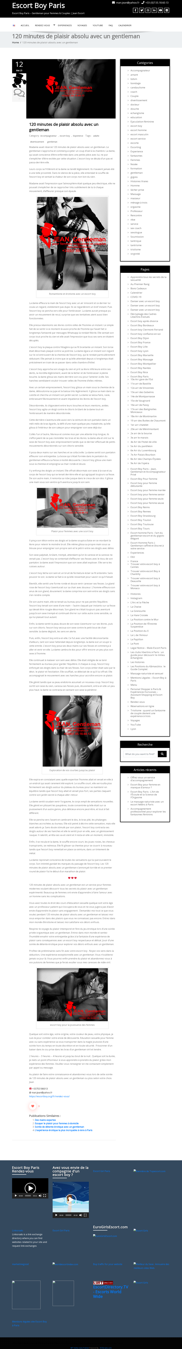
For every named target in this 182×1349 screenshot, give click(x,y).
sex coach (136, 228)
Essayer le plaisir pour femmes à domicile (57, 1123)
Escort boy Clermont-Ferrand (147, 329)
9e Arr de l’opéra (140, 463)
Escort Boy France (140, 342)
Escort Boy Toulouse (142, 524)
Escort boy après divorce (144, 321)
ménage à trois (139, 202)
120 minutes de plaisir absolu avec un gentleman (64, 126)
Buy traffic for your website (107, 1264)
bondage (136, 83)
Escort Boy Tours (140, 528)
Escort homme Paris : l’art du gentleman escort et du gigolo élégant (147, 535)
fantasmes (136, 155)
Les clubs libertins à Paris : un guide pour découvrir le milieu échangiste (148, 655)
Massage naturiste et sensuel (147, 673)
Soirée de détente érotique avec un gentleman (59, 1126)
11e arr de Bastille (141, 383)
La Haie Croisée (139, 615)
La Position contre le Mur (145, 619)
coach (134, 91)
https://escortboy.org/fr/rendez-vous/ (49, 1096)
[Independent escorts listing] (103, 1282)
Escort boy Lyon (139, 351)
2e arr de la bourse (141, 433)
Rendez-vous (42, 25)
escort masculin (139, 134)
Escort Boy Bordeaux (142, 325)
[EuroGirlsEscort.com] (105, 1235)
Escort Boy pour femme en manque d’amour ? (145, 786)
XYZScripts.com (106, 1348)
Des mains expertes (45, 1120)
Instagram (136, 598)
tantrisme (136, 245)
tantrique (136, 241)
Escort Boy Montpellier (143, 363)
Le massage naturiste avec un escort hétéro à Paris (147, 803)
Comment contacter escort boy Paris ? (104, 1343)
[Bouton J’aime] (32, 1106)
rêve (133, 219)
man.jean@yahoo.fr (127, 2)
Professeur (137, 211)
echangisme (137, 113)
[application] (30, 1188)
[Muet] (40, 1195)
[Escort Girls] (141, 1230)
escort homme (139, 130)
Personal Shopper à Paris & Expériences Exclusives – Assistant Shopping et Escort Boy (146, 693)
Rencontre (136, 215)
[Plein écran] (44, 1195)
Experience (78, 135)
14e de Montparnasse (143, 396)
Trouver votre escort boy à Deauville (145, 580)
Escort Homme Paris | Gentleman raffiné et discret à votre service (147, 545)
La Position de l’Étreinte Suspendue (144, 625)
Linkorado (17, 1230)
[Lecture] (15, 1195)
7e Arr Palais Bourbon (143, 454)
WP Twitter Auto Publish (80, 1348)
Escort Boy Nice (139, 372)
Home (15, 42)
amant (134, 74)
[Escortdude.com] (63, 1293)
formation (136, 168)
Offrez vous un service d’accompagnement (143, 779)
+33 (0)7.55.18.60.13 (156, 2)
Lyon (133, 728)
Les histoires (137, 662)
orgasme (135, 206)
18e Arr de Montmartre (144, 416)
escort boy (65, 135)
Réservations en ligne (142, 706)
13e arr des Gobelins (142, 392)
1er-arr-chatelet (139, 424)
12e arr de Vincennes (142, 387)
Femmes (135, 160)
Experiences (65, 25)
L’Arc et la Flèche (140, 602)
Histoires (136, 594)
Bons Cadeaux (139, 288)
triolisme (136, 249)
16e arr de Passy (140, 405)
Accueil (25, 25)
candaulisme (138, 87)
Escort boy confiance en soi (146, 333)
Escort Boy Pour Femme (144, 478)
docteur (135, 104)
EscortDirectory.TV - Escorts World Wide (110, 1291)
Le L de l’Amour (139, 635)
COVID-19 (136, 297)
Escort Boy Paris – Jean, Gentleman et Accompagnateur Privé (148, 471)
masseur (135, 198)
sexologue (136, 232)
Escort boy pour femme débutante (144, 484)
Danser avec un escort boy (145, 301)
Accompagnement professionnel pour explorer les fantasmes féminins (148, 811)
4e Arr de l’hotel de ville (144, 441)
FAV (133, 557)
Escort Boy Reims (140, 507)
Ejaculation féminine (142, 121)
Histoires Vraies (139, 181)
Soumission (137, 236)
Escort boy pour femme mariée (148, 490)
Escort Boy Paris (38, 5)
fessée (134, 164)
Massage (136, 194)
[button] (30, 1188)
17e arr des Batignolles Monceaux (143, 410)
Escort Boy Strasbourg (143, 515)
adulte (96, 135)
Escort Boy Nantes (141, 368)
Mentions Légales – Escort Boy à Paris (148, 679)
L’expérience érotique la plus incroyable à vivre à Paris (63, 1130)
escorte (135, 143)
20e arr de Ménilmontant (145, 429)
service (134, 224)
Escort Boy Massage (142, 359)
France (134, 561)
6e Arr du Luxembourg (143, 450)
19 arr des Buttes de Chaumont (148, 420)
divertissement (37, 141)
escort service (138, 138)
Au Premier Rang (140, 284)
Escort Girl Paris (101, 1171)
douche (135, 108)
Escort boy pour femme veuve (147, 503)
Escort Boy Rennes (141, 511)
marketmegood (20, 1264)
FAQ (111, 25)
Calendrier (124, 25)
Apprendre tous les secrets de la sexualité (149, 278)
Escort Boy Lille (139, 346)
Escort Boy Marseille (142, 355)
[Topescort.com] (149, 1171)
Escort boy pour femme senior (148, 494)
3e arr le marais (139, 437)
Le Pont (135, 643)
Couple (134, 96)
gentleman (52, 141)
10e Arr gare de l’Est (142, 379)
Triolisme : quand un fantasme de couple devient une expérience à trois (148, 713)
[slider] (28, 1195)
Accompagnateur (48, 135)
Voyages (82, 25)
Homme (135, 185)
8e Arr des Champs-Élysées (146, 459)
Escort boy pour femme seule (147, 498)
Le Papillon (137, 639)
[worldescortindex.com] (65, 1264)
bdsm (134, 79)
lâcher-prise (137, 189)
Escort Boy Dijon (140, 338)
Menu (134, 684)
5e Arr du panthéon (141, 446)
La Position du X (140, 630)
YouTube (98, 25)
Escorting (136, 147)
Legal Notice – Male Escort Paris (148, 648)
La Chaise (136, 606)
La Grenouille (138, 611)
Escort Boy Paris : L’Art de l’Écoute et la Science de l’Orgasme (145, 794)
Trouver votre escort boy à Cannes (145, 565)
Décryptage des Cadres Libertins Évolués (143, 315)
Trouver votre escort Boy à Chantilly (145, 572)
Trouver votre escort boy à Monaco (145, 587)
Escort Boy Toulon (141, 520)
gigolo (134, 177)
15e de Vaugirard (140, 400)
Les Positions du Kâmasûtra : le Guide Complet (148, 668)
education (136, 117)
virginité (135, 253)
